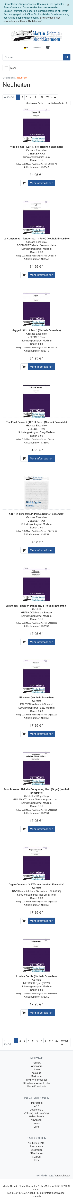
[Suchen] (66, 57)
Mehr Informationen (41, 183)
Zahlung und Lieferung (36, 1113)
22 (42, 97)
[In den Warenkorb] (24, 183)
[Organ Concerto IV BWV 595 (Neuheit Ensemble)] (36, 862)
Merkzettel (36, 1076)
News (37, 1123)
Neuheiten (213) (36, 1143)
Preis (34, 103)
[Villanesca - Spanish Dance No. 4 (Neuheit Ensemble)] (36, 583)
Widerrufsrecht (36, 1116)
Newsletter (36, 1119)
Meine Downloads (36, 1086)
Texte (37, 1160)
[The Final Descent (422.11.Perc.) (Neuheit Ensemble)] (36, 400)
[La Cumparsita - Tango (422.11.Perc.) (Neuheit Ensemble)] (36, 216)
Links (36, 1126)
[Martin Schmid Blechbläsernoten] (36, 35)
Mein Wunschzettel (36, 1079)
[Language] (26, 47)
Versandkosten (62, 1175)
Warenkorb (36, 1066)
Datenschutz (36, 1109)
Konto (36, 1069)
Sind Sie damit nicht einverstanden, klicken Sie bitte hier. (32, 19)
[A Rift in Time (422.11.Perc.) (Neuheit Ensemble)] (36, 492)
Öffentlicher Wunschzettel (36, 1083)
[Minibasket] (47, 48)
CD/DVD (36, 1156)
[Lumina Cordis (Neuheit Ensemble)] (36, 954)
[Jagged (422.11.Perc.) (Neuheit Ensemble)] (36, 308)
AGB (36, 1106)
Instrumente (36, 1146)
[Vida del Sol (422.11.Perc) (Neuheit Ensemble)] (36, 124)
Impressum (37, 1102)
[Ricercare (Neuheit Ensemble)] (36, 675)
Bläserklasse (36, 1153)
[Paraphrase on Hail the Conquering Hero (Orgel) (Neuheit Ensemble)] (36, 767)
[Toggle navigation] (6, 68)
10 (57, 103)
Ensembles (36, 1149)
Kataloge (36, 1072)
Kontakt (36, 1062)
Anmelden (36, 47)
